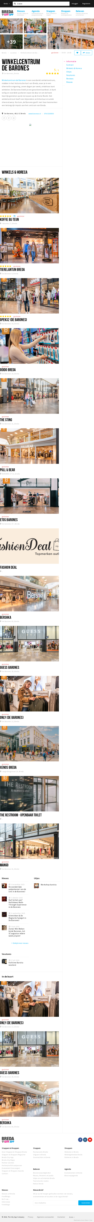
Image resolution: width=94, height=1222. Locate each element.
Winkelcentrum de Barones (14, 80)
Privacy (30, 1217)
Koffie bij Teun (9, 219)
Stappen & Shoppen (10, 1148)
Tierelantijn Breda (12, 269)
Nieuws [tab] (69, 82)
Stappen (37, 1148)
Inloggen (75, 4)
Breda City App (8, 1157)
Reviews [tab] (69, 78)
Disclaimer (61, 1217)
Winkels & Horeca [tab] (74, 68)
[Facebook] (4, 118)
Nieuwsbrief (38, 1190)
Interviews (6, 1202)
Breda (6, 4)
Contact (5, 1173)
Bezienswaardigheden (42, 1173)
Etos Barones (9, 520)
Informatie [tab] (71, 61)
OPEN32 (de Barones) (13, 319)
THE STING (6, 420)
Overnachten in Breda (41, 1157)
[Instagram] (14, 118)
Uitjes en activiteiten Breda (44, 1178)
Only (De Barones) (12, 717)
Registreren (86, 4)
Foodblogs (6, 1196)
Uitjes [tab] (69, 71)
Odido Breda (8, 370)
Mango (4, 865)
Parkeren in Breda (71, 1157)
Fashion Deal (8, 567)
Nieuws (5, 1190)
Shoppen (68, 1148)
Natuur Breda (38, 1184)
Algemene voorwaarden (45, 1217)
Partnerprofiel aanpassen (12, 1165)
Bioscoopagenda (71, 1175)
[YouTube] (90, 1140)
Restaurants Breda (40, 1152)
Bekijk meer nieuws (19, 943)
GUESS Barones (9, 667)
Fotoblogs (6, 1204)
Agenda (68, 1169)
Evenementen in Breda (73, 1173)
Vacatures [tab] (70, 75)
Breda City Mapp (8, 1160)
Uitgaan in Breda (39, 1155)
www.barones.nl (35, 114)
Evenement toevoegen (11, 1168)
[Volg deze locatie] (77, 52)
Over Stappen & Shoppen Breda (14, 1152)
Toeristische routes (41, 1181)
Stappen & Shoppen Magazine (13, 1155)
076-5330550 (49, 114)
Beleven (36, 1169)
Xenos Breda (8, 767)
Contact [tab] (70, 65)
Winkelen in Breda (71, 1152)
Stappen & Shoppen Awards (13, 1171)
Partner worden (8, 1163)
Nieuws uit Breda (8, 1194)
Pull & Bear (7, 470)
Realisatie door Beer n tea (83, 1220)
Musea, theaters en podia (43, 1175)
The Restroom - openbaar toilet (21, 815)
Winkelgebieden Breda (73, 1155)
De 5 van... (6, 1199)
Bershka (5, 617)
